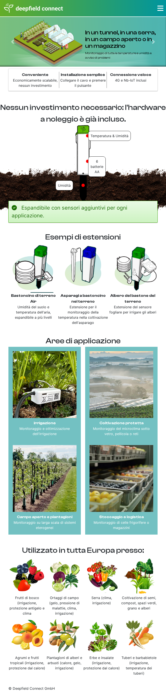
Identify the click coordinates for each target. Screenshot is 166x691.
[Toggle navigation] (160, 8)
